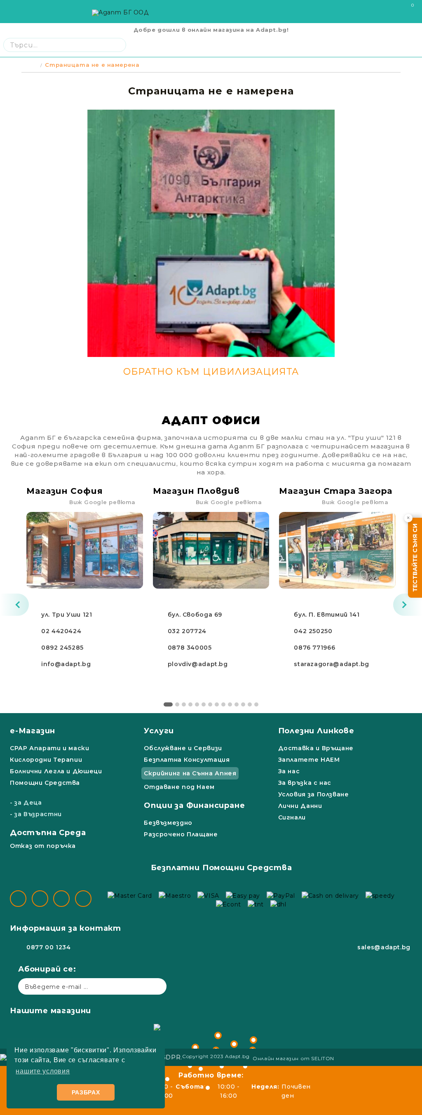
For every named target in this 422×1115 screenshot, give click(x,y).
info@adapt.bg (66, 664)
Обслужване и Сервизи (183, 748)
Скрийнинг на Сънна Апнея (190, 773)
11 (236, 704)
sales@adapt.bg (383, 947)
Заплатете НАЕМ (309, 759)
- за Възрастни (36, 814)
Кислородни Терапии (46, 759)
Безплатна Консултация (187, 759)
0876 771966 (314, 647)
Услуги (159, 730)
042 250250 (313, 631)
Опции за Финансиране (194, 805)
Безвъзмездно (168, 822)
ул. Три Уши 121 (66, 614)
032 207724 (187, 631)
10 (230, 704)
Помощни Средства (45, 782)
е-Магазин (32, 730)
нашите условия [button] (43, 1071)
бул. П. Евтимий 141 (326, 614)
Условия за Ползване (313, 794)
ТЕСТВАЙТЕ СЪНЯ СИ (415, 557)
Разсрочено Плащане (181, 834)
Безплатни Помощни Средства (221, 867)
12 (243, 704)
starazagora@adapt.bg (331, 664)
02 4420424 (61, 631)
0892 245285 (62, 647)
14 (256, 704)
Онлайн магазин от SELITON (293, 1058)
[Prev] (14, 605)
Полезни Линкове (316, 730)
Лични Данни (300, 806)
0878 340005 (190, 647)
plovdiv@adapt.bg (198, 664)
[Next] (407, 605)
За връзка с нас (304, 782)
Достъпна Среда (48, 832)
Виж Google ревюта (102, 502)
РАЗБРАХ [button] (86, 1092)
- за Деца (26, 802)
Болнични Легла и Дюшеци (56, 771)
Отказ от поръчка (43, 846)
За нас (289, 771)
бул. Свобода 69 (195, 614)
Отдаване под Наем (179, 787)
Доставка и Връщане (316, 748)
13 (250, 704)
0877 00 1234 (48, 947)
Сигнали (292, 817)
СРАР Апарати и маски (49, 748)
